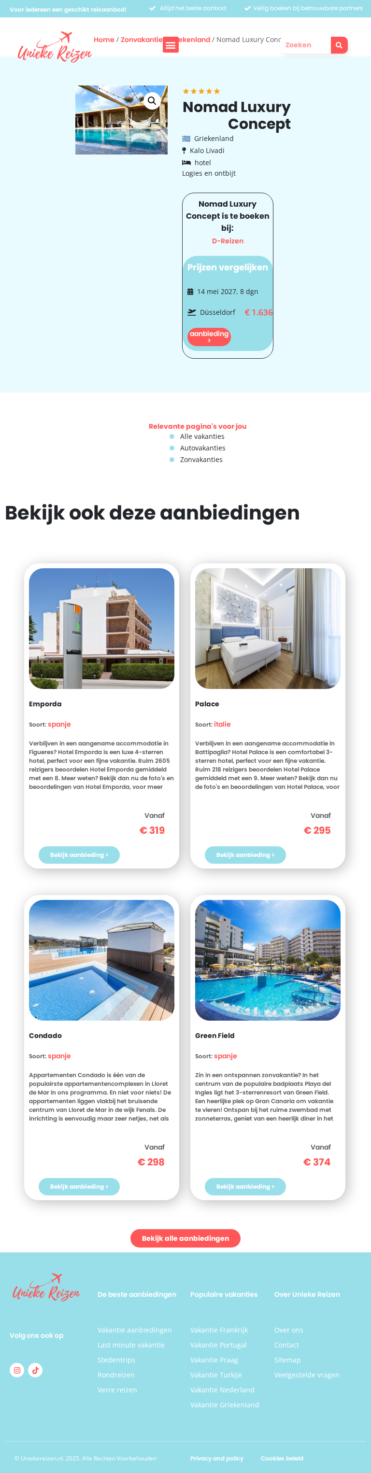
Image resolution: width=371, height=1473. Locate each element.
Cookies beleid (282, 1458)
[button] (171, 45)
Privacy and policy (216, 1458)
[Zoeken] (339, 45)
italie (222, 724)
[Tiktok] (35, 1370)
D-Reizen (227, 241)
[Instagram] (17, 1370)
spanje (59, 724)
